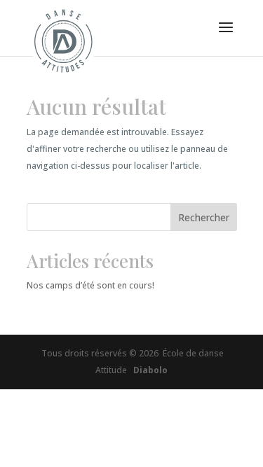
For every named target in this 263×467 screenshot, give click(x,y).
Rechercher (203, 217)
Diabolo (148, 370)
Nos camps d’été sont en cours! (90, 285)
